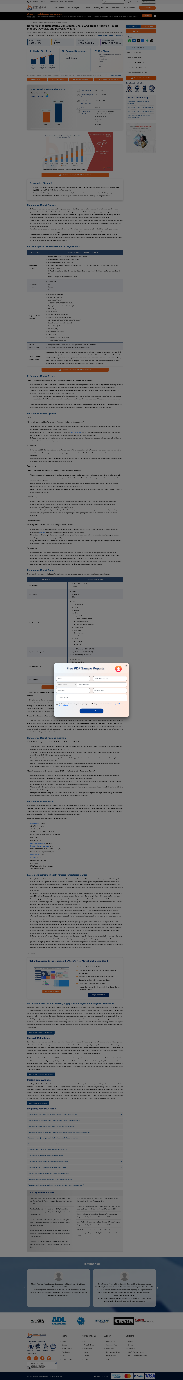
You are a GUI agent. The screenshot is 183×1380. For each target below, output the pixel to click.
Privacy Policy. (112, 704)
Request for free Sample (91, 711)
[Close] (126, 665)
